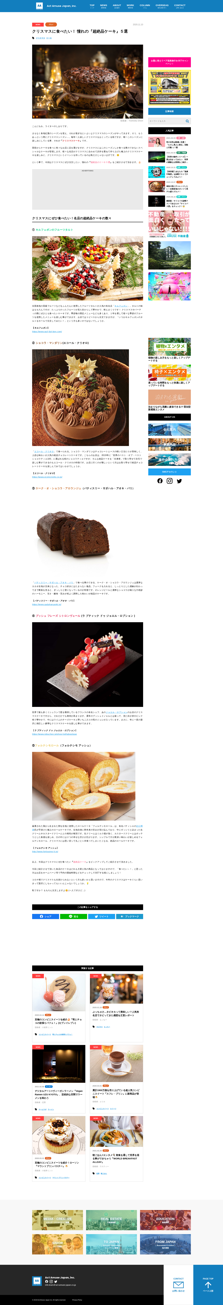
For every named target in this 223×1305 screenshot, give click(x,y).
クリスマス (40, 38)
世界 (97, 1173)
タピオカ (99, 1027)
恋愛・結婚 (181, 138)
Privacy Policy (77, 1300)
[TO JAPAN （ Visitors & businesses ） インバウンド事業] (111, 1253)
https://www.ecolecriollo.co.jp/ (47, 477)
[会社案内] (169, 434)
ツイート (104, 916)
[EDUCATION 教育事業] (165, 1229)
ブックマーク (132, 916)
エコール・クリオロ (44, 451)
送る (76, 916)
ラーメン (51, 1109)
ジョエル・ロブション (117, 712)
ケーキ (49, 38)
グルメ (51, 24)
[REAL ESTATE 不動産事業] (111, 1229)
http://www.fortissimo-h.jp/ (45, 851)
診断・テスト (181, 167)
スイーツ (113, 1109)
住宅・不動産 (181, 152)
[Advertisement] (87, 190)
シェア (48, 916)
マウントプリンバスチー (60, 1178)
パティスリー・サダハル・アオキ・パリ (53, 582)
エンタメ (49, 1086)
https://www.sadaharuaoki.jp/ (46, 604)
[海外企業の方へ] (169, 464)
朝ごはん (104, 1173)
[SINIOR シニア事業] (57, 1253)
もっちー (107, 1027)
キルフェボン (121, 306)
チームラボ (42, 1109)
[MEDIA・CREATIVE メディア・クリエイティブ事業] (57, 1229)
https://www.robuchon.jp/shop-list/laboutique (54, 734)
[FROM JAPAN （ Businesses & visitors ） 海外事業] (165, 1253)
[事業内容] (169, 449)
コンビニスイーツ (45, 1034)
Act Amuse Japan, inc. (61, 6)
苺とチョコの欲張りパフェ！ (62, 1034)
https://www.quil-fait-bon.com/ (47, 332)
